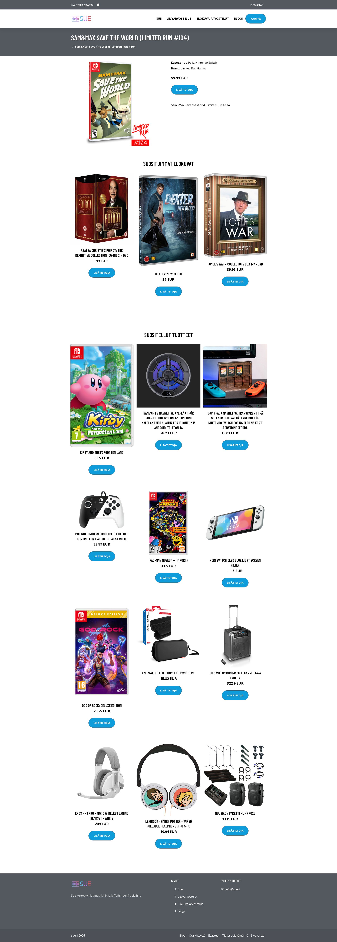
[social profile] (98, 4)
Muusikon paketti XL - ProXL (235, 813)
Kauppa (255, 18)
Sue (158, 19)
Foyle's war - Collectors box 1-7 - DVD (235, 264)
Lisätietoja (184, 89)
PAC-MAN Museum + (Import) (169, 560)
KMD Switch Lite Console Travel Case (168, 673)
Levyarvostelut (179, 19)
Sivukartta (258, 935)
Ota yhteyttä (197, 935)
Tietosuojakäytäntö (235, 935)
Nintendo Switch (206, 63)
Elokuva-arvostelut (213, 19)
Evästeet (213, 935)
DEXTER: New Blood (168, 274)
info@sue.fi (256, 4)
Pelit (191, 63)
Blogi (238, 19)
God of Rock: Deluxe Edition (102, 705)
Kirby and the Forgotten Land (102, 452)
